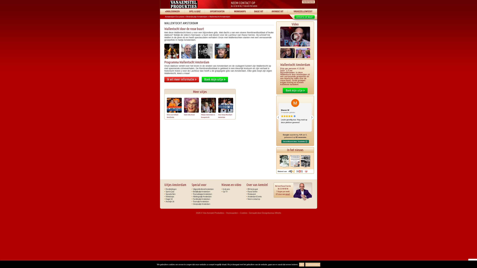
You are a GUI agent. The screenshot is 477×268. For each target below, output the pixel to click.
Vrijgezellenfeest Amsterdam (203, 189)
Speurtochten (217, 11)
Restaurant (252, 194)
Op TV (225, 191)
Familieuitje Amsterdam (201, 199)
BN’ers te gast (253, 189)
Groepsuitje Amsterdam (201, 204)
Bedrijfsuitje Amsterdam (201, 191)
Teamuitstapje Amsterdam (202, 194)
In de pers (226, 189)
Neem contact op (254, 199)
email (287, 194)
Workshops (240, 11)
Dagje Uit (258, 11)
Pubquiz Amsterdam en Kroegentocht (208, 116)
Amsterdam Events (255, 196)
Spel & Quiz (194, 11)
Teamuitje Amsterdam (201, 201)
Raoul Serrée (252, 191)
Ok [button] (302, 265)
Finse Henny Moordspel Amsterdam (225, 116)
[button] (312, 117)
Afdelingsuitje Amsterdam (202, 196)
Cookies (243, 213)
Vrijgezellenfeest (303, 11)
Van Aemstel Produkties (184, 4)
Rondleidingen (172, 11)
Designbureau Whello (271, 213)
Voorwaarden (232, 213)
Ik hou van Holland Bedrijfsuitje (172, 116)
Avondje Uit (277, 11)
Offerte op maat (304, 17)
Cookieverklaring (313, 265)
